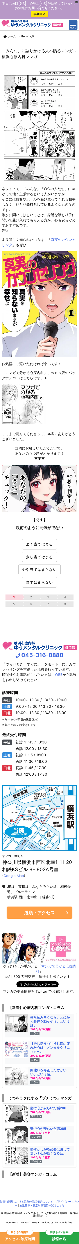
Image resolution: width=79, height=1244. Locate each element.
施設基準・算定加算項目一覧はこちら (42, 1205)
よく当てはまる (39, 544)
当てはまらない (39, 582)
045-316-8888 (42, 655)
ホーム (11, 36)
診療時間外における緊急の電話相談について (26, 1201)
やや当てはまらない (39, 569)
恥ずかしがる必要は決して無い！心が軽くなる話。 (50, 1151)
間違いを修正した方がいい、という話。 (48, 1072)
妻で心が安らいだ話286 (48, 1108)
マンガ (29, 36)
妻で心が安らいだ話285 (48, 1129)
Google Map (14, 875)
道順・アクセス (39, 912)
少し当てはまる (39, 557)
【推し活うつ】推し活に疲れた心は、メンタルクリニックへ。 (50, 1048)
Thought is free (63, 1222)
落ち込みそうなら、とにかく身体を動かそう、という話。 (50, 1021)
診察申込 (40, 14)
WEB (59, 674)
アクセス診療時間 (20, 1236)
